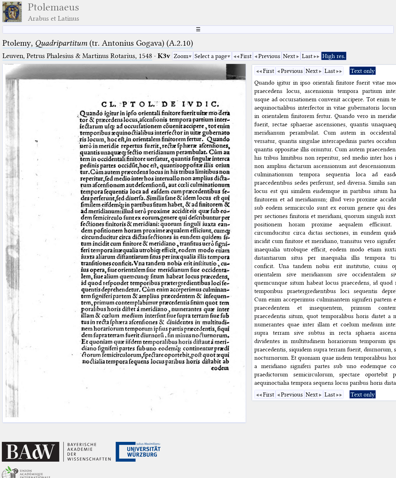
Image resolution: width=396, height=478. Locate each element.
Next (289, 56)
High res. (333, 56)
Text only (363, 70)
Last (307, 56)
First (246, 56)
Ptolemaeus (53, 12)
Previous (269, 56)
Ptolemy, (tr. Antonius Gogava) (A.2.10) (97, 43)
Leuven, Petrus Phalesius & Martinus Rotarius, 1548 (77, 56)
